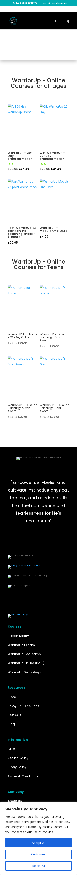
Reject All (38, 866)
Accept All (38, 843)
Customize (38, 854)
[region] (38, 838)
